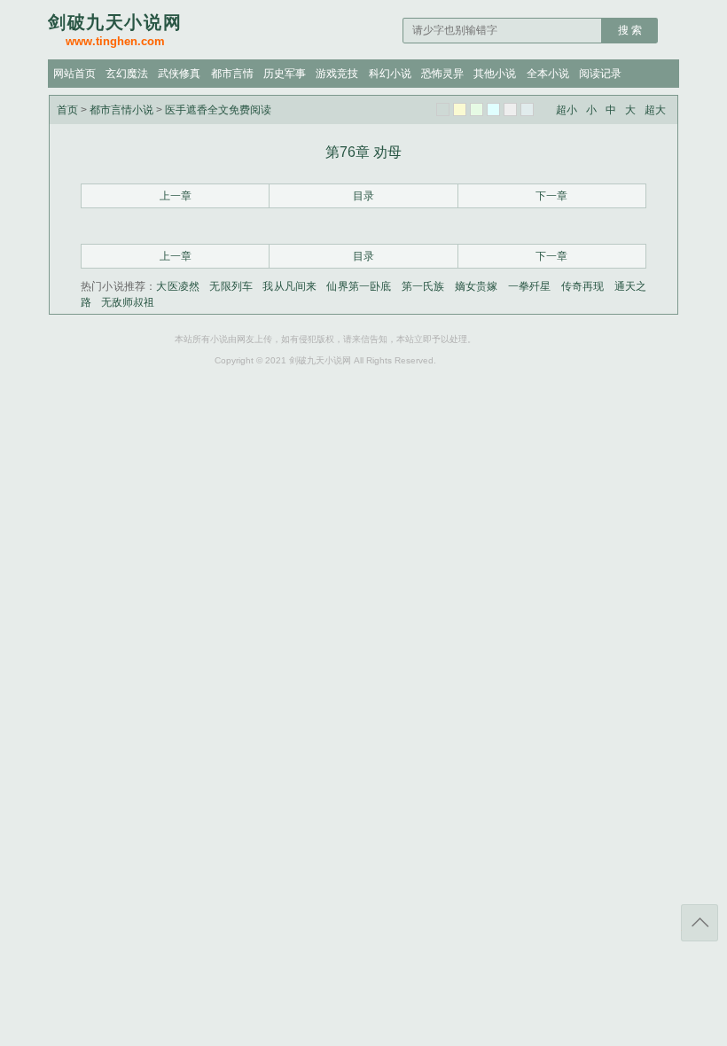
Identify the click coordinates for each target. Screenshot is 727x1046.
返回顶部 (699, 922)
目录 (363, 196)
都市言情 (232, 73)
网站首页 (74, 73)
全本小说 (548, 73)
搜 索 (630, 30)
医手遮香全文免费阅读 (218, 110)
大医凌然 (177, 286)
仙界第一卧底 (358, 286)
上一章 (176, 196)
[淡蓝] (493, 109)
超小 (566, 110)
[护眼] (476, 109)
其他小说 (494, 73)
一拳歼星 (529, 286)
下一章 (551, 196)
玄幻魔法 (127, 73)
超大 (655, 110)
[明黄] (459, 109)
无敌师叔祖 (127, 302)
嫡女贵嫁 (476, 286)
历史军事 (284, 73)
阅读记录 (600, 73)
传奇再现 (583, 286)
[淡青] (527, 109)
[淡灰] (510, 109)
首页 (67, 110)
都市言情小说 (121, 110)
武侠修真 (179, 73)
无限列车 (231, 286)
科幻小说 (390, 73)
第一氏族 (423, 286)
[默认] (442, 109)
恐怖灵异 (442, 73)
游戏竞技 (337, 73)
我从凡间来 (289, 286)
